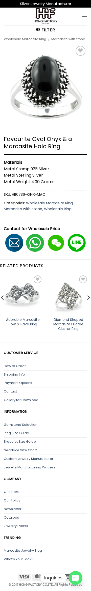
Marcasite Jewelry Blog (23, 550)
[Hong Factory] (45, 16)
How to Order (15, 365)
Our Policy (12, 500)
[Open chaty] (75, 578)
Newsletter (12, 508)
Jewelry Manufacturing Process (29, 467)
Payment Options (18, 382)
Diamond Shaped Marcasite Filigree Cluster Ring (68, 324)
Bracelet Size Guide (20, 441)
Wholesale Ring (58, 208)
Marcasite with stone (68, 39)
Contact (10, 391)
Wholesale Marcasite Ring (25, 39)
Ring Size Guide (16, 433)
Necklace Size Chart (20, 450)
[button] (84, 16)
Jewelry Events (16, 525)
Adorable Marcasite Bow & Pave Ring (23, 322)
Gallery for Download (21, 400)
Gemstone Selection (20, 424)
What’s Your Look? (18, 559)
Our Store (11, 491)
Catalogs (11, 517)
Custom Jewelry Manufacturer (28, 458)
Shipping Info (14, 374)
